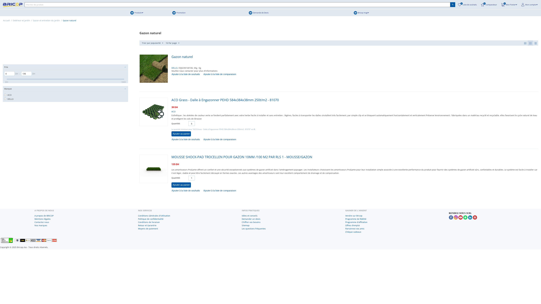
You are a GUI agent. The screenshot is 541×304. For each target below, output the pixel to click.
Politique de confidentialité (150, 219)
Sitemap (246, 225)
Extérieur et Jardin (21, 20)
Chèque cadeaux (353, 232)
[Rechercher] (452, 4)
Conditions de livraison (149, 222)
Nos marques (41, 225)
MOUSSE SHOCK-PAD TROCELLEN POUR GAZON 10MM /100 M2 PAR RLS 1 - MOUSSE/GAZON (241, 157)
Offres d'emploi (352, 225)
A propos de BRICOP (44, 215)
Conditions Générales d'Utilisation (154, 215)
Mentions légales (43, 219)
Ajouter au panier (181, 134)
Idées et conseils (249, 215)
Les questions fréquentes (254, 228)
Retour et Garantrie (147, 225)
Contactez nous (42, 222)
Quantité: (175, 123)
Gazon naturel (182, 56)
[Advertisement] (65, 44)
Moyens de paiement (148, 228)
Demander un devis (251, 219)
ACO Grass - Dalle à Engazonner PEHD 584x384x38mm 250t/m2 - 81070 (225, 100)
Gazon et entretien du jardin (46, 20)
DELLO (174, 68)
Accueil (6, 20)
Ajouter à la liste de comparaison (219, 74)
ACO (173, 111)
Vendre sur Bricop (353, 215)
